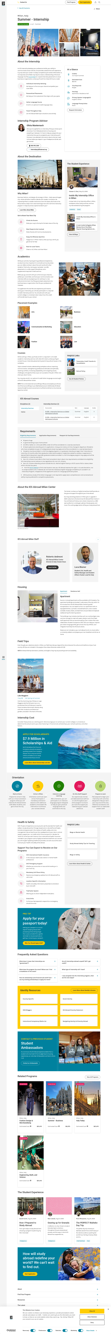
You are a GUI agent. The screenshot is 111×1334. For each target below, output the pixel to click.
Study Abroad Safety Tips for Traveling (82, 843)
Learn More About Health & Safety (79, 863)
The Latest (21, 1305)
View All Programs (92, 1077)
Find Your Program (24, 1294)
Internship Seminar (27, 408)
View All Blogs (73, 234)
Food (88, 1241)
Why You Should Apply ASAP (34, 943)
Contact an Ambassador (30, 1063)
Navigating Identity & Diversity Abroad (75, 1021)
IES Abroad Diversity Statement (73, 1010)
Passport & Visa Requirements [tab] (69, 435)
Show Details (90, 1330)
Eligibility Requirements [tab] (28, 435)
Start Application (85, 2)
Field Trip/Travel (81, 1241)
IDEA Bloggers (27, 1010)
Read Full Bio (52, 567)
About (20, 1289)
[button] (98, 539)
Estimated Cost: (25, 1126)
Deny (92, 1322)
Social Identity (67, 999)
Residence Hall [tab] (75, 591)
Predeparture (23, 1241)
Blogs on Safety (75, 855)
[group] (31, 686)
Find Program (71, 2)
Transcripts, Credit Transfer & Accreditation (86, 362)
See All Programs (24, 8)
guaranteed (32, 77)
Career (78, 209)
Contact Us (23, 2)
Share (98, 9)
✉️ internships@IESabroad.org (38, 149)
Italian (23, 412)
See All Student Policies (76, 379)
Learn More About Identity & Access (84, 990)
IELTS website (34, 467)
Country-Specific (28, 999)
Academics (72, 209)
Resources (21, 1300)
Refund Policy (80, 371)
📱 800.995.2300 (34, 146)
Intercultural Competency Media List (34, 1021)
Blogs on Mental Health (77, 832)
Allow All (92, 1311)
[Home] (3, 4)
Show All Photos (92, 53)
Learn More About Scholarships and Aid (37, 763)
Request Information (75, 110)
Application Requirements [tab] (47, 435)
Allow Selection (92, 1317)
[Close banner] (108, 1309)
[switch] (49, 1330)
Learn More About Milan (27, 210)
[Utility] (95, 2)
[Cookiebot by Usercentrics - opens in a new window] (11, 1330)
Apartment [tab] (63, 591)
